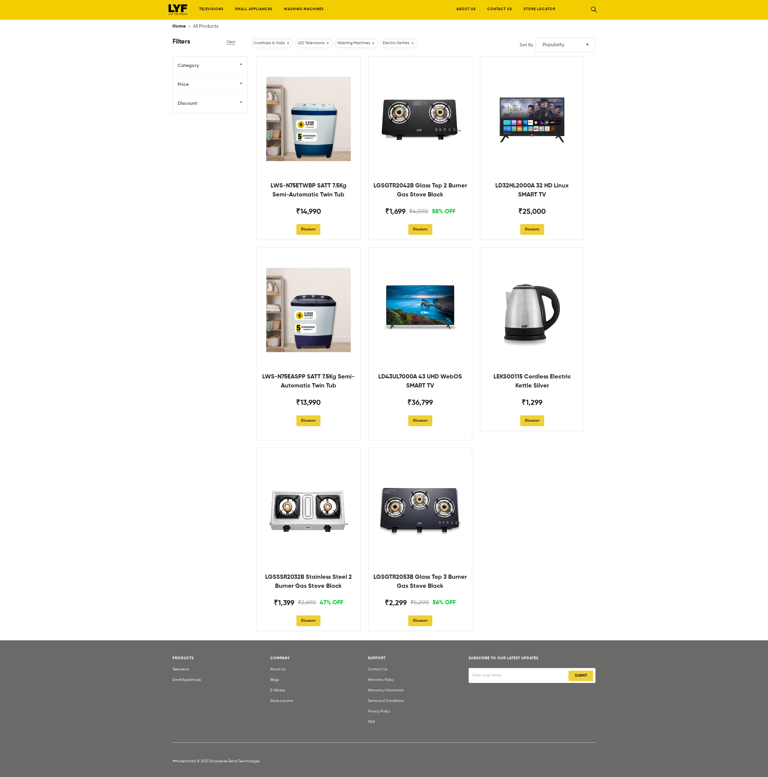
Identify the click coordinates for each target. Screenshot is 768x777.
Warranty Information (386, 690)
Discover (308, 229)
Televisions (180, 669)
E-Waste (277, 690)
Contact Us (377, 669)
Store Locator (281, 701)
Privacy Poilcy (379, 711)
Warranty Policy (381, 680)
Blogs (274, 680)
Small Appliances (186, 680)
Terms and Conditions (386, 701)
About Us (278, 669)
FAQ (371, 722)
